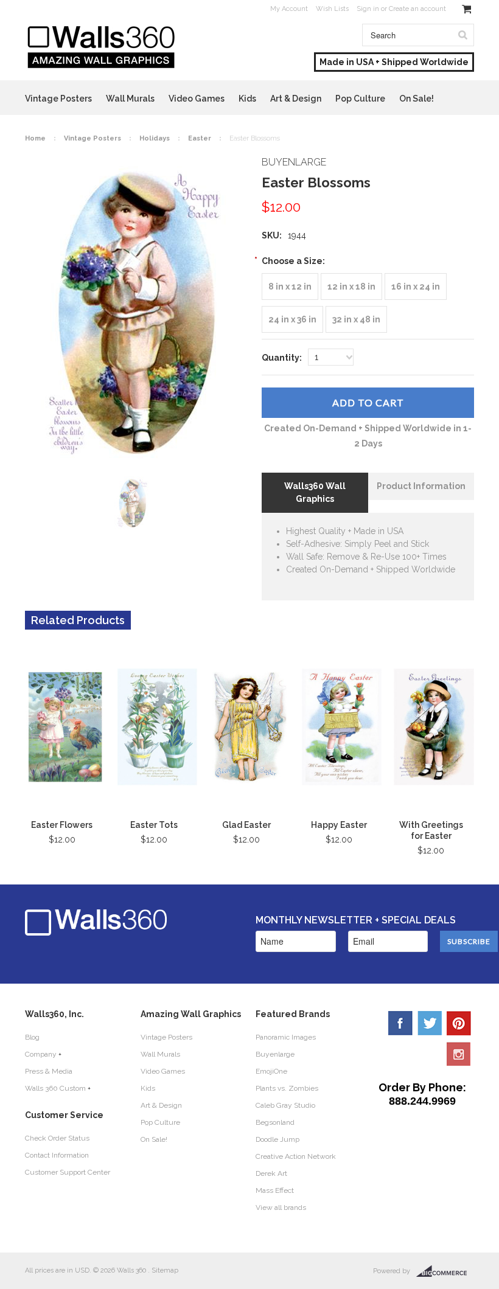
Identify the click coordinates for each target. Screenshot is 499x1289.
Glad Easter (246, 825)
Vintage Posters (58, 98)
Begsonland (275, 1122)
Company (41, 1054)
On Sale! (416, 98)
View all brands (281, 1207)
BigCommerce (445, 1271)
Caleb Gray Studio (285, 1105)
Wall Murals (130, 98)
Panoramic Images (286, 1037)
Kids (247, 98)
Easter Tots (154, 825)
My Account (289, 9)
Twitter (429, 1023)
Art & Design (295, 98)
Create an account (417, 9)
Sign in (368, 9)
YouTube (459, 1053)
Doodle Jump (277, 1139)
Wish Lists (332, 9)
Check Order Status (57, 1138)
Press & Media (48, 1071)
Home (35, 138)
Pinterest (459, 1023)
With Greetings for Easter (431, 830)
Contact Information (57, 1155)
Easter (199, 138)
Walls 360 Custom (55, 1088)
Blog (32, 1037)
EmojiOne (271, 1071)
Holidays (154, 138)
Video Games (197, 98)
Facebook (400, 1023)
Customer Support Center (67, 1172)
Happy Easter (339, 825)
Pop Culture (360, 98)
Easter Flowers (61, 825)
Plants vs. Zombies (287, 1088)
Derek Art (271, 1173)
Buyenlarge (275, 1054)
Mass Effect (275, 1190)
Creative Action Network (296, 1156)
